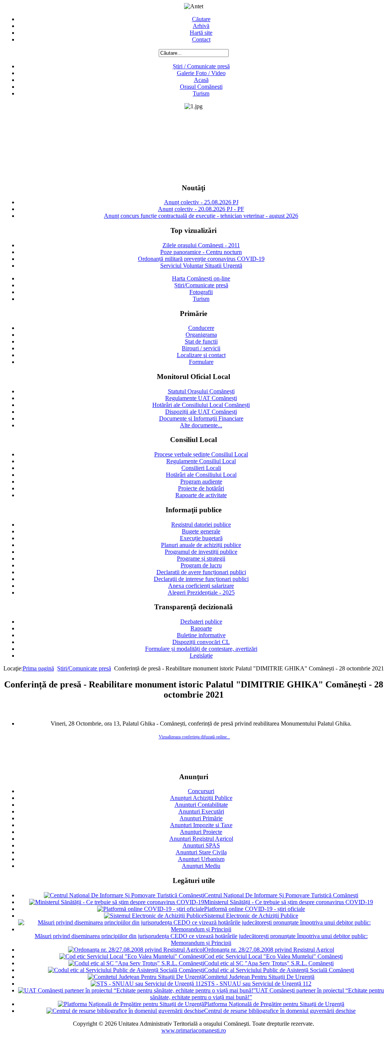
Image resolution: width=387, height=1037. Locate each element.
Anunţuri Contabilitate (201, 804)
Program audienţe (201, 481)
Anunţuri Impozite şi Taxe (201, 825)
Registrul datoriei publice (201, 524)
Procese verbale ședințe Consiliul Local (201, 454)
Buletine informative (201, 635)
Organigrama (201, 334)
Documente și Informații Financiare (201, 418)
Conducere (201, 328)
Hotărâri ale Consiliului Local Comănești (201, 405)
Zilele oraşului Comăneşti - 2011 (201, 245)
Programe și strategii (201, 558)
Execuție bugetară (201, 538)
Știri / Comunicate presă (201, 66)
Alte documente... (201, 425)
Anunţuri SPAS (201, 845)
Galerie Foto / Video (201, 73)
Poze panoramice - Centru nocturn (201, 252)
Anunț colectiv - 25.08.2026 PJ (201, 202)
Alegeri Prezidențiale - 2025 (201, 592)
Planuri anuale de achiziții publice (201, 545)
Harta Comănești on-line (201, 278)
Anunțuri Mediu (201, 866)
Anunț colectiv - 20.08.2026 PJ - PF (201, 209)
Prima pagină (38, 668)
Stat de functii (201, 341)
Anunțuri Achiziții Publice (201, 798)
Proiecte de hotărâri (201, 488)
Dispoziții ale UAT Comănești (201, 411)
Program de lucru (201, 565)
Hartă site (201, 32)
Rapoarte (201, 628)
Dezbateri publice (201, 621)
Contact (201, 39)
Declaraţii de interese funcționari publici (201, 579)
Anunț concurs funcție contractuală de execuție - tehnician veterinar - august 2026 (201, 216)
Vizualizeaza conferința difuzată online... (194, 737)
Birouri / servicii (201, 348)
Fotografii (201, 292)
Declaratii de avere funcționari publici (201, 572)
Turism (201, 93)
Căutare (201, 19)
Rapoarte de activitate (201, 495)
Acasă (201, 80)
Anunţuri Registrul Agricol (201, 838)
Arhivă (201, 26)
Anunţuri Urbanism (201, 859)
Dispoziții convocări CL (201, 642)
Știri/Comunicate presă (201, 285)
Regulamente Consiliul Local (201, 461)
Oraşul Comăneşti (201, 86)
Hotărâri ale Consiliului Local (201, 475)
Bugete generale (201, 531)
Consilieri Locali (201, 468)
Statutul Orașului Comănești (201, 391)
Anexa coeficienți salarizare (201, 585)
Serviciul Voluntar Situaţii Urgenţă (201, 265)
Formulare (201, 362)
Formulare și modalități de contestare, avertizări (201, 649)
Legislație (201, 655)
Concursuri (201, 791)
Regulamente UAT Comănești (201, 398)
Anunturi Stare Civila (201, 852)
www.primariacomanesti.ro (193, 1030)
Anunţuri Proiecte (201, 832)
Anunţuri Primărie (201, 818)
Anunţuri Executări (201, 811)
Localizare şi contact (201, 355)
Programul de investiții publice (201, 552)
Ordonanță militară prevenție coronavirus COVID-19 (201, 259)
